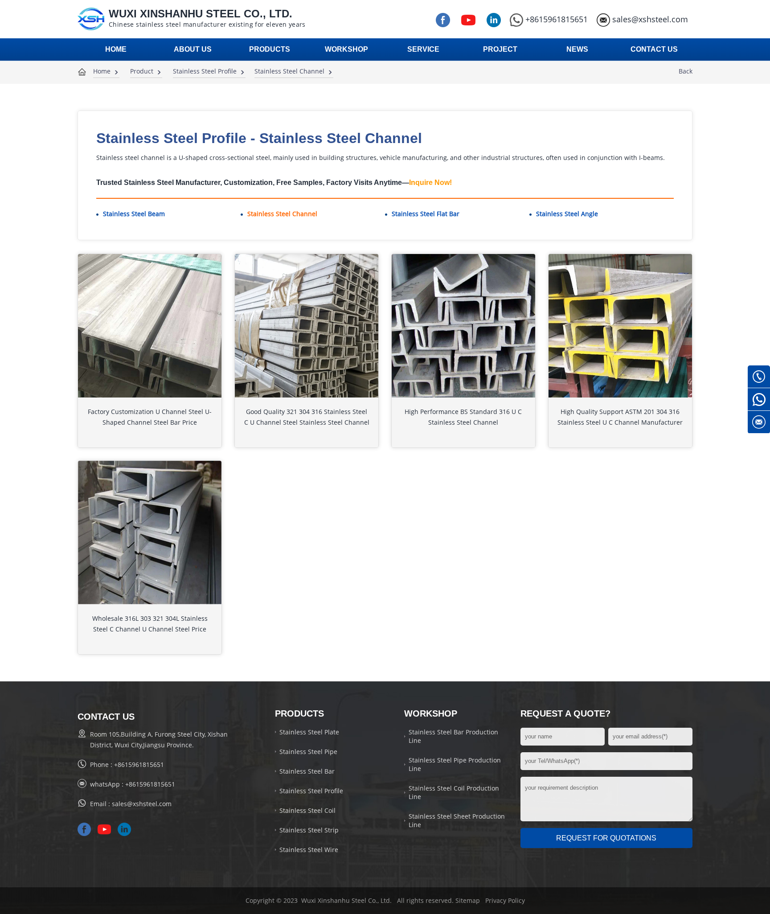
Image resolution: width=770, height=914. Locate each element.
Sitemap (467, 900)
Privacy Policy (505, 900)
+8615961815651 (556, 19)
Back (685, 71)
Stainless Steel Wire (308, 849)
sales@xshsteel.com (650, 19)
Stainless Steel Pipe (308, 751)
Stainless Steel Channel (289, 71)
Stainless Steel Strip (309, 830)
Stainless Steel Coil (307, 810)
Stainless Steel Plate (309, 732)
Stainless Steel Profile (205, 71)
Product (141, 71)
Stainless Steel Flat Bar (425, 213)
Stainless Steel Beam (134, 213)
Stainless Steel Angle (567, 213)
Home (102, 71)
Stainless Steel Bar (307, 771)
